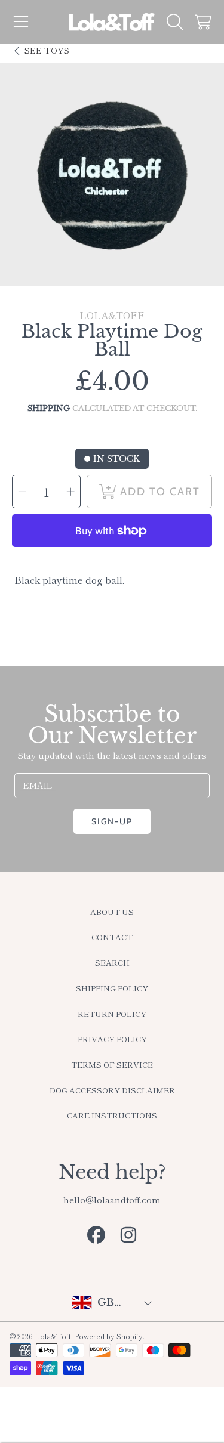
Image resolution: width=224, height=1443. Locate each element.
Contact (112, 937)
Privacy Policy (112, 1039)
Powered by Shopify (109, 1336)
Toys (46, 50)
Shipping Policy (112, 988)
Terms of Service (112, 1064)
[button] (21, 22)
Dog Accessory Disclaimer (112, 1090)
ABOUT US (112, 911)
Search (112, 962)
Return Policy (112, 1013)
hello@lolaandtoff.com (112, 1199)
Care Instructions (112, 1115)
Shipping (48, 408)
